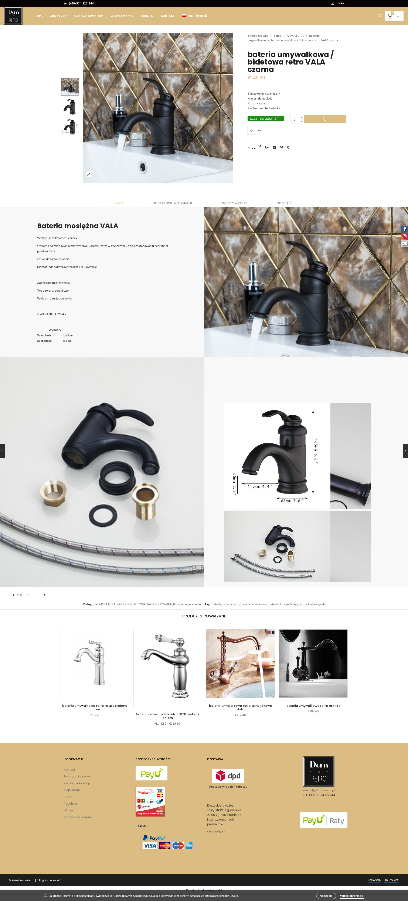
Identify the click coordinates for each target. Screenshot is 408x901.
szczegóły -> (216, 831)
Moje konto (72, 790)
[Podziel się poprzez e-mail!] (274, 147)
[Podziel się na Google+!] (267, 147)
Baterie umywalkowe (187, 604)
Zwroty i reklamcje (77, 783)
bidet (293, 604)
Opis (119, 203)
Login (340, 3)
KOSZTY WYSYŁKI (234, 203)
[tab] (119, 203)
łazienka (313, 604)
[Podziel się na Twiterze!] (281, 147)
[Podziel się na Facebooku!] (260, 147)
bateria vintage (279, 604)
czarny (302, 604)
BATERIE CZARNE (159, 604)
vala (322, 604)
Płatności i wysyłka (77, 776)
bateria (216, 604)
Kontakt (69, 769)
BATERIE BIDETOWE (131, 604)
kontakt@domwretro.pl (319, 790)
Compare (260, 130)
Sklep (277, 35)
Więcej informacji (352, 895)
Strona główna (258, 35)
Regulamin (71, 803)
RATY (67, 797)
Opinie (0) (284, 203)
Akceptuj (326, 895)
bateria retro (230, 604)
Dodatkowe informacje (173, 203)
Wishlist (69, 810)
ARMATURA (295, 35)
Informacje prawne (78, 817)
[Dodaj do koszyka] (325, 119)
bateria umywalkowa (254, 604)
